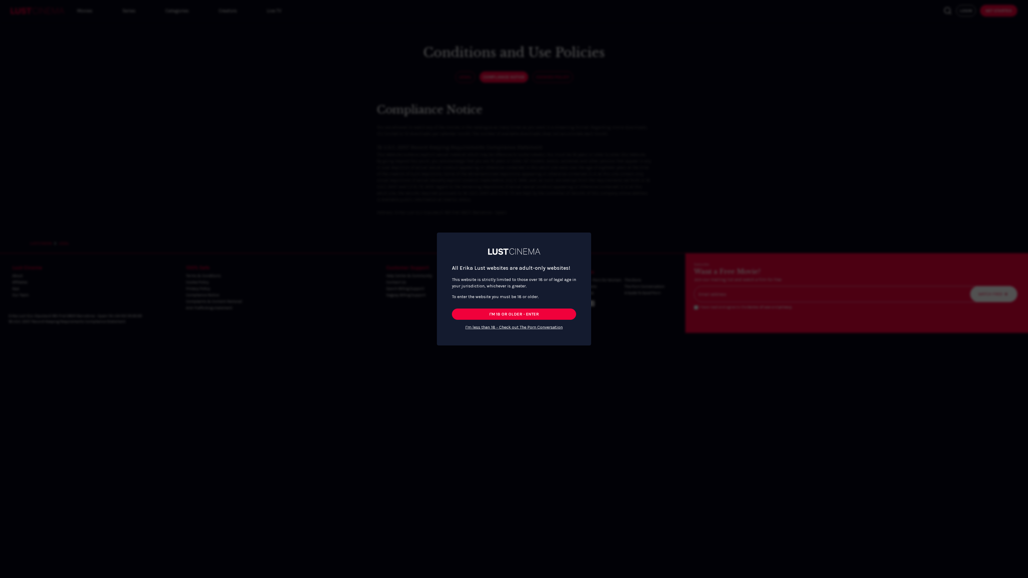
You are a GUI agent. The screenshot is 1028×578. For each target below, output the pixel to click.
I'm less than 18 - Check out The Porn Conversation (514, 327)
